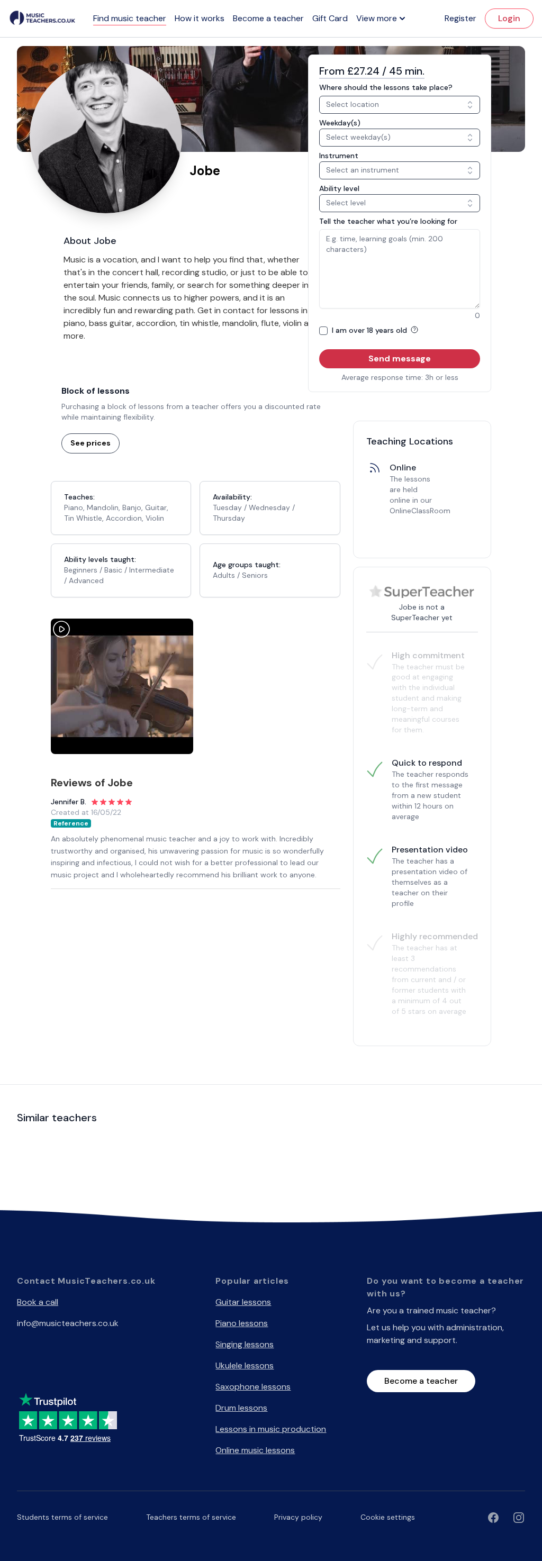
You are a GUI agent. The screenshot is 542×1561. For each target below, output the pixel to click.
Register (460, 18)
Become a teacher (268, 18)
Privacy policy (298, 1517)
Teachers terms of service (191, 1517)
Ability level (339, 188)
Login (509, 18)
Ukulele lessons (244, 1365)
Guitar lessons (243, 1302)
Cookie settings (387, 1517)
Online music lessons (255, 1450)
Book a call (37, 1302)
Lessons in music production (270, 1429)
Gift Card (330, 18)
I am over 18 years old (370, 330)
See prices (90, 443)
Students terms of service (62, 1517)
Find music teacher (129, 18)
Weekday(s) (339, 123)
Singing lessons (244, 1344)
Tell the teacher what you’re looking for (388, 221)
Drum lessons (241, 1407)
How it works (199, 18)
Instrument (338, 155)
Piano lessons (241, 1323)
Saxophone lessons (253, 1386)
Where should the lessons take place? (386, 87)
